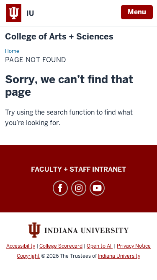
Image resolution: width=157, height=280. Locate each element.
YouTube (97, 188)
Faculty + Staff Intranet (78, 169)
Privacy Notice (134, 246)
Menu (137, 12)
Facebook (60, 188)
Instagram (78, 188)
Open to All (100, 246)
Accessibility (20, 246)
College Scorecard (60, 246)
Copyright (28, 256)
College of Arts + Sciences (59, 37)
